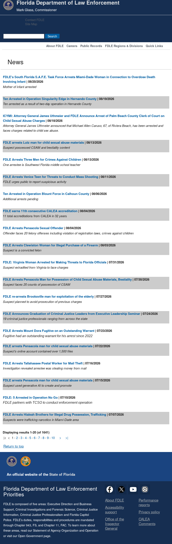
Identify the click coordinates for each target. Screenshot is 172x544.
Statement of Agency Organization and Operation (65, 530)
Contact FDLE (34, 20)
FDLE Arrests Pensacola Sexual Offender (33, 228)
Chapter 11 (51, 525)
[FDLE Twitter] (121, 489)
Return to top (13, 446)
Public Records (91, 46)
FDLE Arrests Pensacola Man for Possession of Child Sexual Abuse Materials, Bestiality (67, 279)
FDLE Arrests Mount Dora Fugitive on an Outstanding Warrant (48, 330)
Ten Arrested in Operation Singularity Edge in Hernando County (49, 98)
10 (53, 437)
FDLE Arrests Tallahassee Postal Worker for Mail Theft (43, 363)
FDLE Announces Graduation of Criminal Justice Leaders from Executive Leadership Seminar (71, 313)
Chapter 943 (22, 525)
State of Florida (62, 474)
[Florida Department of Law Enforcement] (13, 461)
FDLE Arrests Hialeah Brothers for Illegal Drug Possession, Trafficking (54, 414)
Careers (71, 46)
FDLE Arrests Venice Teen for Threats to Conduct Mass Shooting (50, 176)
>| (66, 437)
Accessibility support (114, 509)
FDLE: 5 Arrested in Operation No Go (30, 397)
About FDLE (55, 46)
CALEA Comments (147, 521)
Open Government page (34, 536)
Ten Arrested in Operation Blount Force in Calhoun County (46, 193)
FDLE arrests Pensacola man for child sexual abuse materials (48, 346)
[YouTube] (133, 489)
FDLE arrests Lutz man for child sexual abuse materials (43, 142)
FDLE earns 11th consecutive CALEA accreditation (40, 211)
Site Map (31, 24)
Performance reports (148, 502)
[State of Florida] (27, 461)
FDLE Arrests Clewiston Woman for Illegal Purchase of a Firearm (50, 245)
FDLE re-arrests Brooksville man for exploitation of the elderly (48, 296)
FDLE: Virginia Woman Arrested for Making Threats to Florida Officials (54, 262)
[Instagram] (145, 489)
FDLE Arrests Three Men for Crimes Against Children (42, 159)
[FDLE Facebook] (110, 489)
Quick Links (154, 46)
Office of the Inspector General (114, 524)
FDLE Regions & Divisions (124, 46)
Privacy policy (149, 512)
